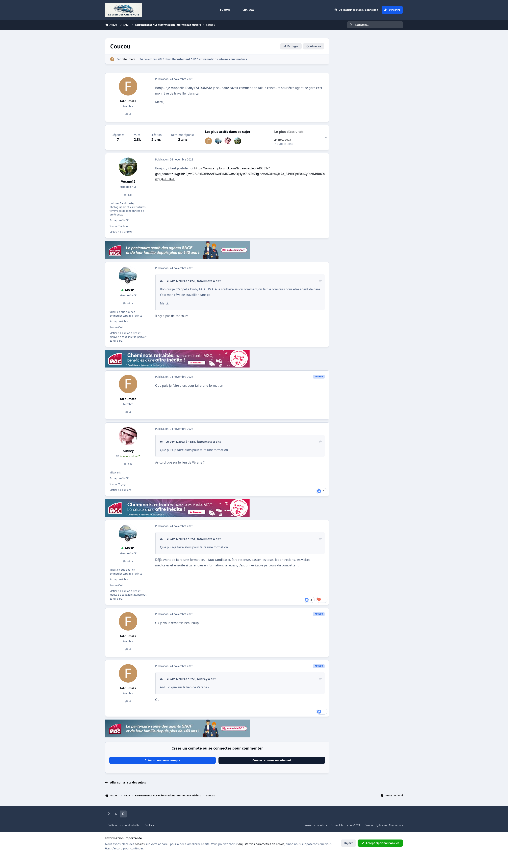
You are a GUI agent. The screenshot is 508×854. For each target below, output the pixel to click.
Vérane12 (128, 182)
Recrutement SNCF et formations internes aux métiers (209, 59)
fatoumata (128, 101)
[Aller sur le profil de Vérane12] (237, 140)
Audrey (128, 451)
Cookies (149, 825)
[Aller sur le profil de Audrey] (227, 140)
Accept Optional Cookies (382, 843)
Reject (348, 843)
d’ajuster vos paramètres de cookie (261, 844)
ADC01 (130, 290)
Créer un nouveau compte (162, 760)
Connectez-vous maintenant (271, 760)
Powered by (384, 825)
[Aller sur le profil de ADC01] (218, 140)
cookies (140, 844)
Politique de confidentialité (124, 825)
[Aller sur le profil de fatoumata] (112, 59)
